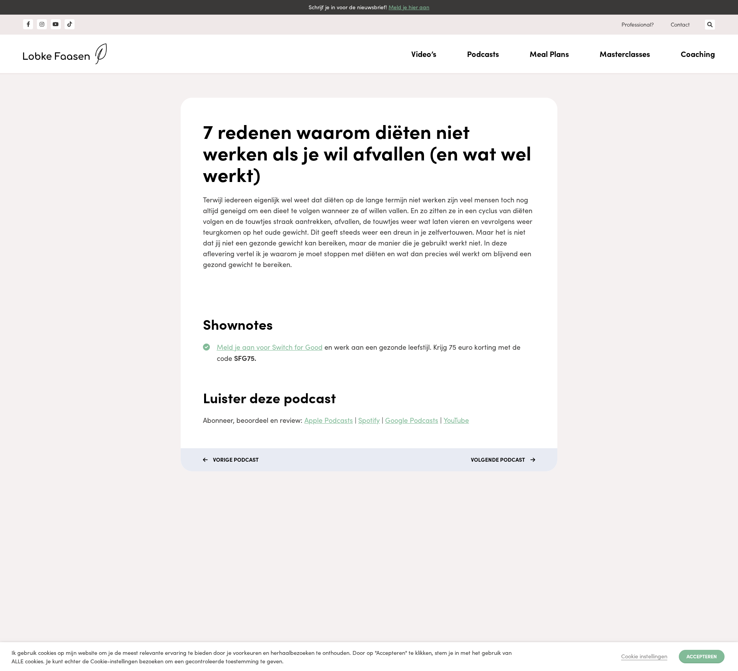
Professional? (638, 24)
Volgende (498, 459)
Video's (179, 570)
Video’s (423, 53)
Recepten (182, 597)
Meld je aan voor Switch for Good (269, 347)
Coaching (698, 53)
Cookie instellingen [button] (644, 656)
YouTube (456, 420)
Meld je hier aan (409, 7)
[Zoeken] (710, 25)
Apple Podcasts (328, 420)
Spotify (369, 420)
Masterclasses (625, 53)
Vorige (236, 459)
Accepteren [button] (701, 656)
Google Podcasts (411, 420)
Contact (680, 24)
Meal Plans (549, 53)
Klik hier (317, 568)
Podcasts (483, 53)
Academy (182, 556)
